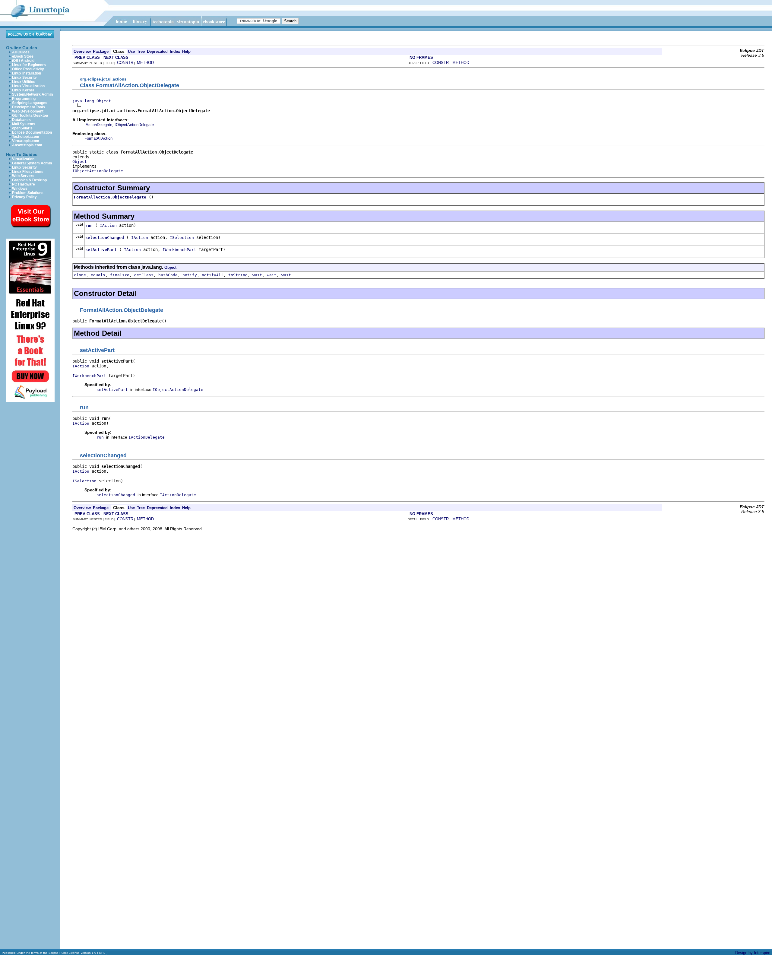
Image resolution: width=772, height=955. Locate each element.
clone (80, 275)
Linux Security (24, 77)
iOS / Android (23, 61)
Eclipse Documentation (32, 132)
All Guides (21, 52)
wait (257, 275)
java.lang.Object (91, 101)
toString (238, 275)
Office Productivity (28, 69)
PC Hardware (23, 184)
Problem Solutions (27, 193)
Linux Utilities (23, 82)
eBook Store (22, 56)
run (89, 225)
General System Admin (32, 163)
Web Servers (23, 176)
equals (98, 275)
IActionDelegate (98, 124)
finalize (119, 275)
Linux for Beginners (29, 65)
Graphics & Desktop (29, 180)
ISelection (182, 237)
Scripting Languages (29, 103)
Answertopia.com (27, 145)
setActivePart (101, 249)
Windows (19, 188)
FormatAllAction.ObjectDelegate (110, 197)
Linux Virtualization (28, 86)
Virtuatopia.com (25, 141)
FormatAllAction (98, 138)
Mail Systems (23, 124)
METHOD (145, 62)
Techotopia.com (25, 137)
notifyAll (212, 275)
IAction (108, 225)
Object (79, 161)
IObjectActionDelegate (134, 124)
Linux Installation (26, 73)
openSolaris (22, 128)
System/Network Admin (32, 94)
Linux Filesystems (27, 172)
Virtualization (23, 159)
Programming (24, 99)
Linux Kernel (23, 90)
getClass (143, 275)
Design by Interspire (752, 952)
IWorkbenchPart (179, 249)
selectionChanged (104, 237)
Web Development (27, 111)
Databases (21, 120)
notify (189, 275)
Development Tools (28, 107)
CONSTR (125, 62)
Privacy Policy (24, 197)
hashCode (168, 275)
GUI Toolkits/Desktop (30, 115)
